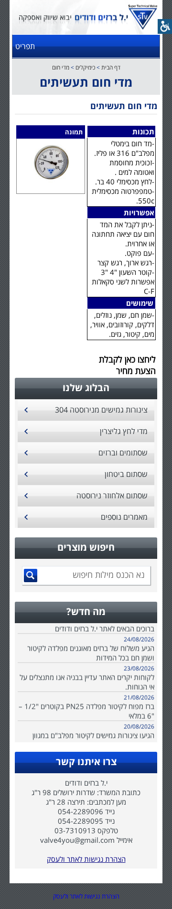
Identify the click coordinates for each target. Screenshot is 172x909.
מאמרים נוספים (124, 517)
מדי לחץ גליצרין (124, 431)
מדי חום (60, 67)
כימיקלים (85, 67)
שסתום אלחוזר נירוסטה (112, 495)
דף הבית (110, 67)
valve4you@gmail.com (77, 840)
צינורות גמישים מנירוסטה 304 (101, 409)
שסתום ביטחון (126, 474)
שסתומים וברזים (123, 452)
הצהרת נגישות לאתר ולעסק (86, 859)
